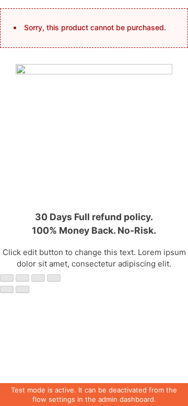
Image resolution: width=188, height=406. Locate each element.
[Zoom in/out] (54, 278)
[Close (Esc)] (7, 278)
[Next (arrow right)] (22, 289)
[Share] (22, 278)
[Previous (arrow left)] (7, 289)
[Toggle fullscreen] (38, 278)
